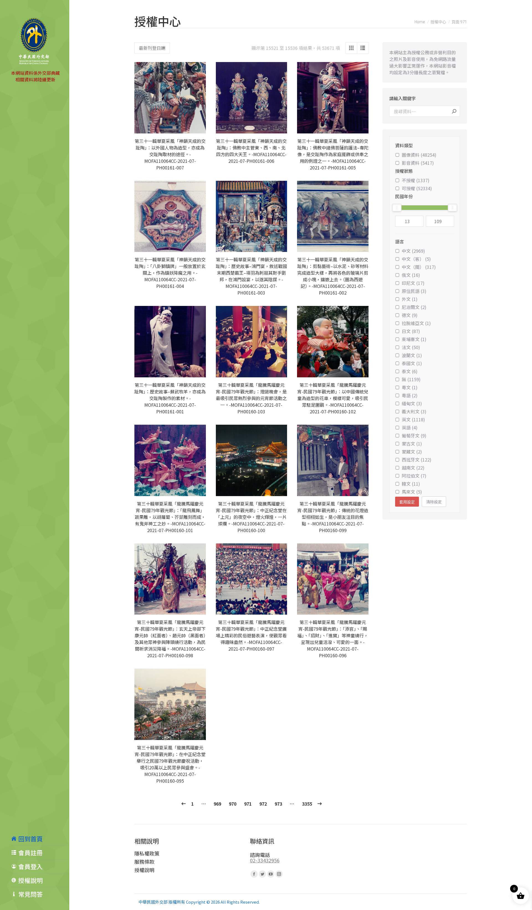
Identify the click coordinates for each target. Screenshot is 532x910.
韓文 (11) (411, 483)
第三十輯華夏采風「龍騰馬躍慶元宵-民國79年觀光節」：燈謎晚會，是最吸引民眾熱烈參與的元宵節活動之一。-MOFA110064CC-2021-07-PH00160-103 (251, 398)
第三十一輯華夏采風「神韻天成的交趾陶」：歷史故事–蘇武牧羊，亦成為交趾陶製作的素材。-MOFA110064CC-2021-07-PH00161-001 (170, 398)
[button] (198, 126)
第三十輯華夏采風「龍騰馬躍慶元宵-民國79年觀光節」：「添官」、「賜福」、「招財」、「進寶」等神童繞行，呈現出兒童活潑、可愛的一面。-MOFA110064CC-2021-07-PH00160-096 (332, 639)
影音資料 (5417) (418, 162)
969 (217, 803)
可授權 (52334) (417, 188)
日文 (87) (411, 331)
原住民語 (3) (414, 291)
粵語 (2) (410, 395)
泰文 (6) (410, 371)
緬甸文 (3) (412, 403)
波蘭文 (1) (412, 355)
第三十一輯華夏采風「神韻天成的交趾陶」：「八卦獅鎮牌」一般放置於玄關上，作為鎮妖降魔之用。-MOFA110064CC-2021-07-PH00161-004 (170, 272)
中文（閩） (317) (419, 267)
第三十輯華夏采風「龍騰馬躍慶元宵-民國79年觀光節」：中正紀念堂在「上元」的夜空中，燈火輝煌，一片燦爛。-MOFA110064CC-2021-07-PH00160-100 (251, 516)
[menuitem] (40, 838)
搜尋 (454, 111)
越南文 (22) (413, 467)
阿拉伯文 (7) (414, 475)
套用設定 (407, 502)
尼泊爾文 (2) (414, 307)
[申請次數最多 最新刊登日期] (152, 48)
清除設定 (434, 501)
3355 (307, 803)
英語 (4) (410, 427)
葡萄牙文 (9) (414, 435)
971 (248, 803)
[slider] (396, 208)
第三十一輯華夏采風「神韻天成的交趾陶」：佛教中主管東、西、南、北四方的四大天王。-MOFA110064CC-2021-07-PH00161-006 (251, 151)
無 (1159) (411, 379)
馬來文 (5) (412, 491)
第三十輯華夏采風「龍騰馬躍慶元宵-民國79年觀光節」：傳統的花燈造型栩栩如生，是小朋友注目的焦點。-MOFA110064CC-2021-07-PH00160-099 (332, 516)
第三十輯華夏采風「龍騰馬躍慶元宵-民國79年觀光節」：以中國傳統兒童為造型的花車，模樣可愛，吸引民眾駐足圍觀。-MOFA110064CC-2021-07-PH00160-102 (332, 398)
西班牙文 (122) (416, 459)
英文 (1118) (413, 419)
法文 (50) (411, 347)
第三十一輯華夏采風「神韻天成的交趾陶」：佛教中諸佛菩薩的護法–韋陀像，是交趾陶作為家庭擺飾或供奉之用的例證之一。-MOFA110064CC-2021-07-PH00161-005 (333, 154)
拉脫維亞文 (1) (416, 323)
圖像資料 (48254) (419, 154)
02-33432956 (265, 860)
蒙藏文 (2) (412, 451)
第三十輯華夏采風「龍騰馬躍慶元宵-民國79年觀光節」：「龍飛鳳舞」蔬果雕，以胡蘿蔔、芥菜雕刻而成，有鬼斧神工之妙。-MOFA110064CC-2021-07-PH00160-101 (170, 516)
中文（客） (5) (416, 259)
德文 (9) (410, 315)
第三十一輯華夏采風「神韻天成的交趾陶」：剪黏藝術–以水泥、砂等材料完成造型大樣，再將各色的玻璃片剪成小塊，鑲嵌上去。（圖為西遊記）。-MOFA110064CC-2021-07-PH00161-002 (333, 276)
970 (232, 803)
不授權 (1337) (415, 180)
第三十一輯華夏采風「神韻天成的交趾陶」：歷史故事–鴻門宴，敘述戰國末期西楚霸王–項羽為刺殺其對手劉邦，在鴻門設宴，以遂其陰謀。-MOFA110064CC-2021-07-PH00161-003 (251, 276)
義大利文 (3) (414, 411)
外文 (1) (410, 299)
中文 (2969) (413, 251)
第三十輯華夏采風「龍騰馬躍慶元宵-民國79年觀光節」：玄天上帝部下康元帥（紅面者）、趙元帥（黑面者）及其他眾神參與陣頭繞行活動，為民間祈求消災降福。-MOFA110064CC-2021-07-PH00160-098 (170, 639)
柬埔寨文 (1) (414, 339)
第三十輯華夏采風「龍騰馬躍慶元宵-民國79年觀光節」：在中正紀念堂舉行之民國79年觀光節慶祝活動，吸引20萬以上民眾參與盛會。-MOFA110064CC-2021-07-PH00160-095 (170, 764)
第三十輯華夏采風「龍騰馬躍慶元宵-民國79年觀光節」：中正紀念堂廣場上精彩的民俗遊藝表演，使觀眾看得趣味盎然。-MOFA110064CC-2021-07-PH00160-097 (251, 635)
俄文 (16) (411, 275)
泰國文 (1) (412, 363)
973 (278, 803)
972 (263, 803)
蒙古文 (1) (412, 443)
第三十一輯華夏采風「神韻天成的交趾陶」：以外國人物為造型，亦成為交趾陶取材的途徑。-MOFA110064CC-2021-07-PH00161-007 (170, 154)
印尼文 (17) (413, 283)
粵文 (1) (410, 387)
